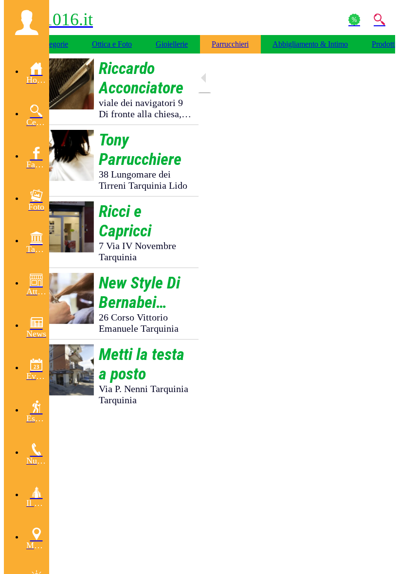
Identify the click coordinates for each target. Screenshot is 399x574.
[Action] (354, 19)
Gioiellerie (172, 44)
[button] (26, 22)
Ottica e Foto (112, 44)
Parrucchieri (230, 44)
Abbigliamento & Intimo (310, 44)
